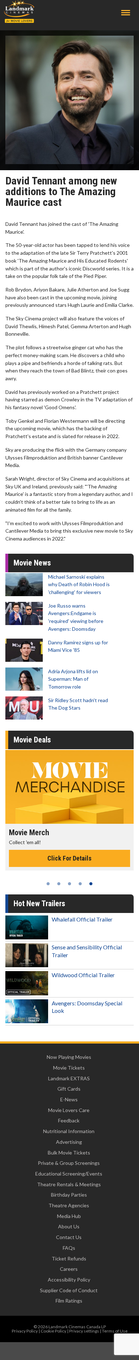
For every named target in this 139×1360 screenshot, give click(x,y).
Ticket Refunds (69, 1258)
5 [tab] (90, 883)
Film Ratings (69, 1301)
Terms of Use (115, 1331)
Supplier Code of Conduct (69, 1290)
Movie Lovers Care (68, 1110)
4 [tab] (80, 883)
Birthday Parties (69, 1195)
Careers (69, 1269)
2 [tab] (58, 883)
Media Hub (69, 1216)
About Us (68, 1226)
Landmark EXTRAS (69, 1078)
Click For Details (69, 858)
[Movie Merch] (69, 787)
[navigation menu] (125, 12)
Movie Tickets (69, 1068)
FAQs (69, 1248)
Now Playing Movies (69, 1057)
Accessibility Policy (69, 1280)
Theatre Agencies (68, 1205)
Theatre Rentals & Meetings (69, 1184)
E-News (69, 1099)
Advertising (69, 1142)
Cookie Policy (53, 1331)
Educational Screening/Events (68, 1174)
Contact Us (69, 1237)
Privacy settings (84, 1331)
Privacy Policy (25, 1331)
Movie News (32, 562)
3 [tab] (69, 883)
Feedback (68, 1120)
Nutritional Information (68, 1131)
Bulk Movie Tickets (69, 1153)
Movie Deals (32, 739)
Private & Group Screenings (69, 1163)
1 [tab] (48, 883)
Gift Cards (69, 1089)
